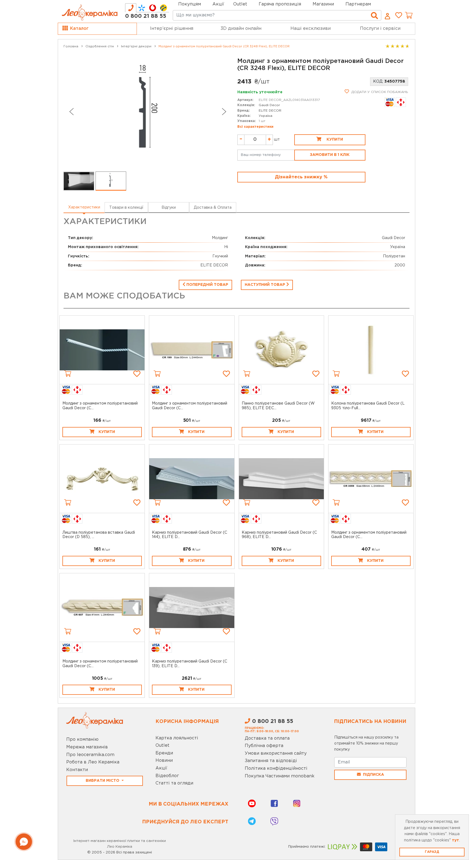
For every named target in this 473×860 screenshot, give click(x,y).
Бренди (164, 753)
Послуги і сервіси (380, 29)
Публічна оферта (264, 746)
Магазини (323, 4)
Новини (164, 761)
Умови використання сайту (276, 753)
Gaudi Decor (269, 105)
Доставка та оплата (267, 738)
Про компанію (82, 739)
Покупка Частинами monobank (280, 776)
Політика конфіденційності (276, 768)
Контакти (77, 770)
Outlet (162, 745)
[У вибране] (136, 373)
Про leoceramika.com (90, 755)
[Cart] (67, 373)
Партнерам (358, 4)
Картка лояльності (176, 738)
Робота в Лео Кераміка (92, 762)
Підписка (373, 774)
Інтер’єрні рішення (171, 29)
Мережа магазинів (87, 747)
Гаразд (432, 851)
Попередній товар (206, 284)
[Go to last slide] (71, 111)
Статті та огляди (174, 783)
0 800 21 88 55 (145, 16)
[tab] (130, 7)
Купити (334, 139)
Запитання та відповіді (271, 761)
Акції (218, 4)
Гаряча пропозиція (280, 4)
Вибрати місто (103, 780)
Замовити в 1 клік (330, 154)
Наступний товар (265, 284)
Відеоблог (167, 776)
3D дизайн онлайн (241, 29)
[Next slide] (224, 111)
